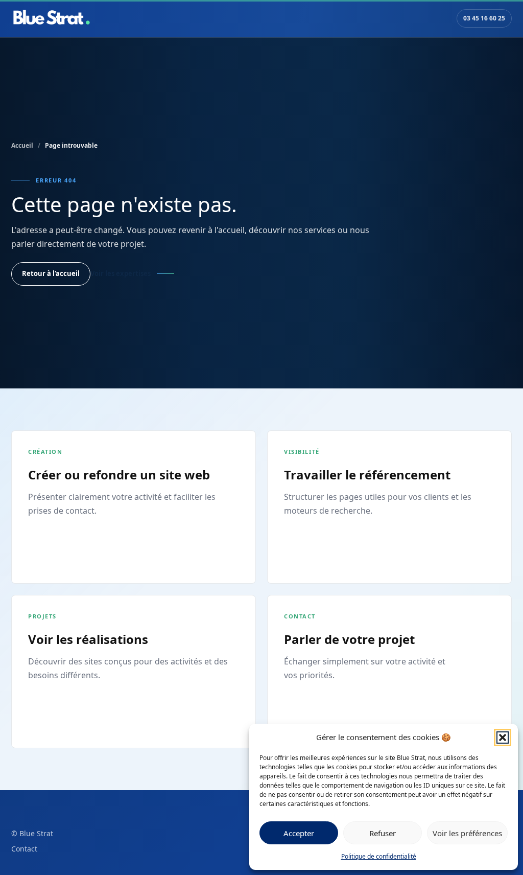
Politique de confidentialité (378, 856)
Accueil (22, 145)
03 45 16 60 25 (484, 18)
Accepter (298, 833)
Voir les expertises (120, 273)
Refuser (382, 833)
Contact (24, 849)
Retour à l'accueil (51, 273)
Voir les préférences (467, 833)
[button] (502, 737)
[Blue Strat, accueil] (51, 18)
